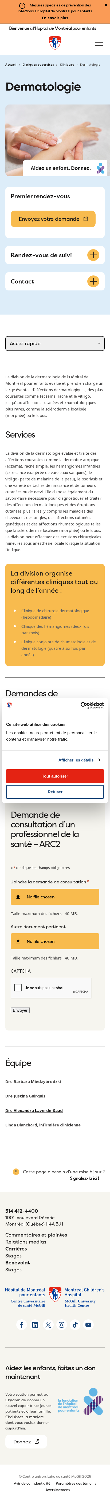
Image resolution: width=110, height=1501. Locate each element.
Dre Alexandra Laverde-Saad (34, 1111)
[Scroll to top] (99, 1490)
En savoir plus (55, 18)
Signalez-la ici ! (84, 1178)
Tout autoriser (55, 776)
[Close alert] (106, 5)
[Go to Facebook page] (21, 1324)
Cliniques (67, 64)
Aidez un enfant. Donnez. (61, 168)
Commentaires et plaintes (36, 1234)
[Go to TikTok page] (75, 1324)
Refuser (55, 792)
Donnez (22, 1441)
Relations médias (25, 1241)
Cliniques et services (38, 64)
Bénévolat (17, 1262)
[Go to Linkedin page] (35, 1324)
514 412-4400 (21, 1211)
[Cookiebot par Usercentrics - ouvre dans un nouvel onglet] (80, 705)
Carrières (16, 1248)
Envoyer (20, 1010)
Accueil (11, 64)
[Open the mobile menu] (99, 44)
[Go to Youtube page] (88, 1324)
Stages (13, 1255)
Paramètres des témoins (76, 1483)
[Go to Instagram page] (61, 1324)
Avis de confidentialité (32, 1483)
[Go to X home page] (48, 1324)
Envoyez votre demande (49, 218)
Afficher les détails (76, 760)
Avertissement (58, 1489)
